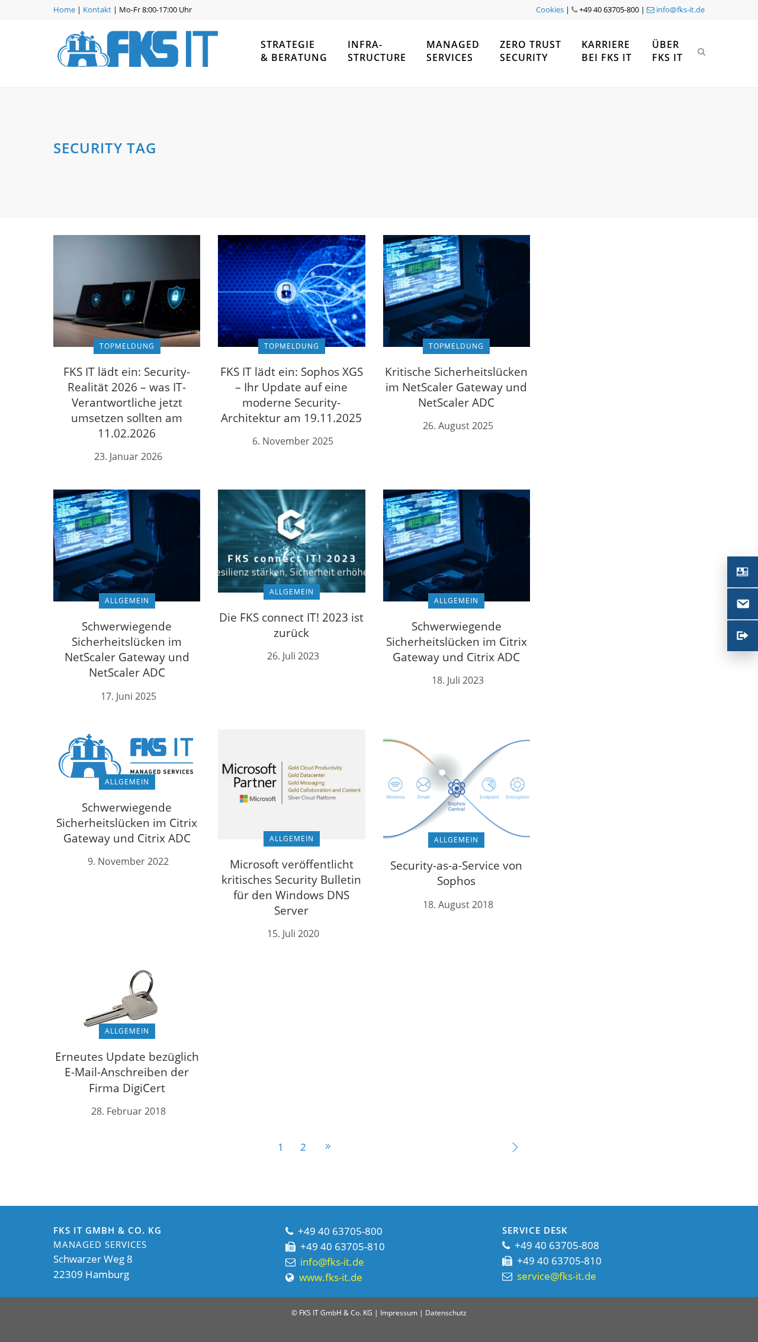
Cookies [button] (550, 9)
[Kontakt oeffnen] (742, 571)
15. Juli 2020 (293, 933)
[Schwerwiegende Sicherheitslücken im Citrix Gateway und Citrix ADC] (456, 544)
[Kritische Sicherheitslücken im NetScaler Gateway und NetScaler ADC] (456, 290)
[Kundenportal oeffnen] (742, 635)
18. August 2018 (458, 904)
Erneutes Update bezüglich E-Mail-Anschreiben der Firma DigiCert (127, 1072)
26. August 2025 (458, 425)
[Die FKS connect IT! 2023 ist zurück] (291, 540)
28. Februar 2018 (128, 1111)
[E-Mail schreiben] (742, 603)
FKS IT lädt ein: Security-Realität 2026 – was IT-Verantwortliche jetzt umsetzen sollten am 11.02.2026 (126, 403)
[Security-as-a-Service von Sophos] (456, 783)
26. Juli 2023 (293, 655)
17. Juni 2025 (128, 696)
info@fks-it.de (679, 9)
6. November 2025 (292, 441)
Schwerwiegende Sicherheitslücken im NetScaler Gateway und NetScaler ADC (127, 649)
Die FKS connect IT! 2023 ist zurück (291, 625)
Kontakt (97, 9)
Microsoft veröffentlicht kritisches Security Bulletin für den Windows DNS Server (291, 887)
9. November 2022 (128, 861)
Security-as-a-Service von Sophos (456, 873)
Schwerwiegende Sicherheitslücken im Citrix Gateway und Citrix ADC (456, 642)
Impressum (398, 1313)
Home (64, 9)
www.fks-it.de (330, 1277)
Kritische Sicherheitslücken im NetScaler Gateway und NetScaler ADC (456, 387)
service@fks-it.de (556, 1276)
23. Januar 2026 (128, 456)
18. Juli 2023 (458, 680)
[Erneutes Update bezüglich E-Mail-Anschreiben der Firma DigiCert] (126, 998)
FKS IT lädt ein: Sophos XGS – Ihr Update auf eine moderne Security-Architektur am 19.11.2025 (291, 395)
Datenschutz (446, 1313)
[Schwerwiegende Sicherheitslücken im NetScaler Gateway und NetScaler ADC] (126, 544)
